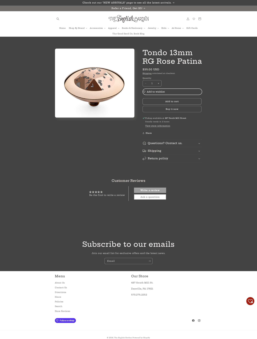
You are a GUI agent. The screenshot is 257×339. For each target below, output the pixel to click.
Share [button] (149, 133)
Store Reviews (62, 311)
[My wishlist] (194, 19)
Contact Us (61, 287)
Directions (60, 292)
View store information (157, 126)
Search (58, 306)
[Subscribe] (149, 261)
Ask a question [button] (150, 197)
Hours (58, 297)
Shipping (147, 73)
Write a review (150, 190)
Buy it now (172, 109)
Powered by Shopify (141, 338)
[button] (58, 19)
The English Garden (123, 338)
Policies (59, 301)
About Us (60, 283)
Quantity (147, 78)
